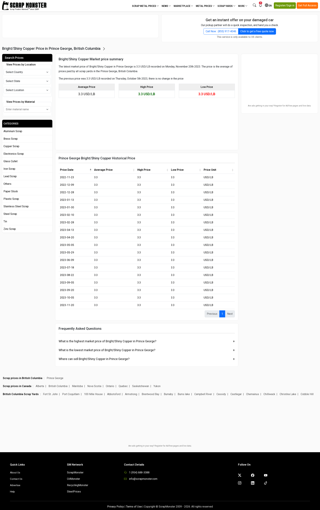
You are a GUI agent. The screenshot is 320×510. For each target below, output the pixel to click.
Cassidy (221, 394)
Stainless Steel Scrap (16, 206)
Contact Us (16, 478)
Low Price (177, 169)
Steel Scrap (10, 213)
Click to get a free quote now (257, 31)
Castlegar (236, 394)
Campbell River (203, 394)
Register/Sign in (284, 5)
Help (12, 491)
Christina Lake (288, 394)
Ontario (110, 386)
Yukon (157, 386)
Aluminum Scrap (13, 131)
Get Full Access (307, 5)
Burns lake (184, 394)
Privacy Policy (115, 506)
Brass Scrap (11, 138)
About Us (15, 472)
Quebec (123, 386)
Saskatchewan (140, 386)
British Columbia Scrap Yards (21, 394)
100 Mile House (93, 394)
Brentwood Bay (150, 394)
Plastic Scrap (11, 198)
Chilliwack (269, 394)
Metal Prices (204, 6)
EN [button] (270, 5)
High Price (143, 169)
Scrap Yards (225, 6)
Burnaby (168, 394)
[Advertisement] (80, 26)
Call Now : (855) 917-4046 (221, 31)
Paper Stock (11, 191)
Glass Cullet (11, 161)
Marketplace (182, 6)
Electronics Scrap (14, 153)
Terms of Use (134, 506)
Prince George (55, 378)
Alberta (40, 386)
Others (7, 183)
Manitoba (77, 386)
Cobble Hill (307, 394)
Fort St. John (50, 394)
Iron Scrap (9, 168)
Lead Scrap (10, 176)
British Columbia (58, 386)
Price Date (67, 169)
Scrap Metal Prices (144, 6)
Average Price (103, 169)
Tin (5, 221)
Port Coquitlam (71, 394)
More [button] (241, 6)
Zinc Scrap (10, 229)
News (165, 6)
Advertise (15, 485)
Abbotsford (113, 394)
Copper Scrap (11, 146)
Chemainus (252, 394)
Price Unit (210, 169)
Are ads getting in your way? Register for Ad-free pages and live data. (279, 106)
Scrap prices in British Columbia (22, 378)
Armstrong (131, 394)
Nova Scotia (94, 386)
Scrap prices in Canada (17, 386)
